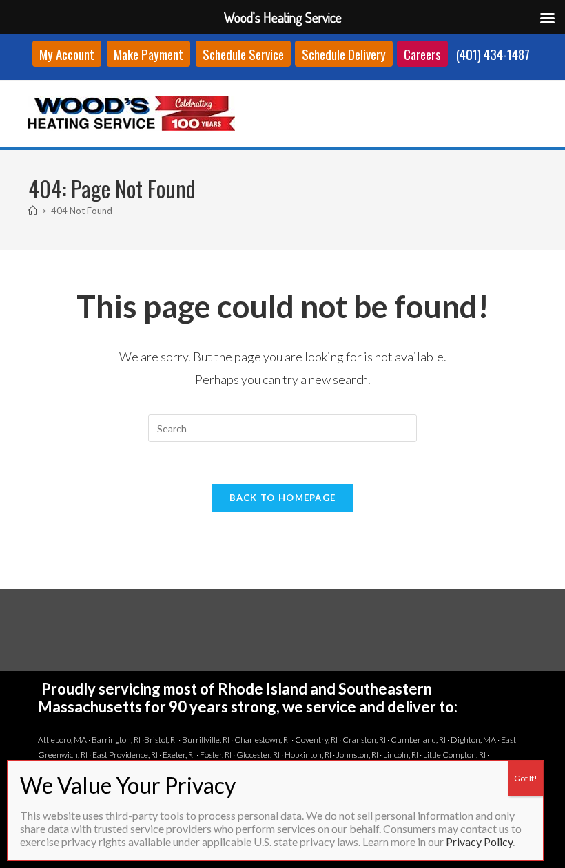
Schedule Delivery (344, 53)
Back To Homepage (282, 497)
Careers (422, 53)
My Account (66, 53)
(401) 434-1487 (493, 53)
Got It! (525, 778)
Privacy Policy (479, 841)
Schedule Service (243, 53)
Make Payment (148, 53)
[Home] (32, 210)
